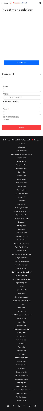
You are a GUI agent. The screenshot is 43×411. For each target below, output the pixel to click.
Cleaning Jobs (21, 190)
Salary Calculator (21, 372)
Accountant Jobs (21, 151)
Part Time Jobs (21, 340)
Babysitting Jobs (21, 168)
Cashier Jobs (21, 186)
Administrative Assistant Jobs (21, 154)
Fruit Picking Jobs (21, 265)
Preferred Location (11, 101)
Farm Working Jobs (21, 247)
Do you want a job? (11, 117)
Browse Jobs (21, 175)
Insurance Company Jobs (21, 300)
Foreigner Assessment (21, 261)
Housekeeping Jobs (21, 297)
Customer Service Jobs (22, 211)
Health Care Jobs (21, 275)
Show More (21, 63)
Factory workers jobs (21, 243)
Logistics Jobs (21, 318)
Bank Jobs (21, 172)
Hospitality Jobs (21, 290)
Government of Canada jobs (21, 272)
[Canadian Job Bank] (18, 3)
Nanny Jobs (21, 333)
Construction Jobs (21, 193)
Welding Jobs (21, 400)
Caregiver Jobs (21, 183)
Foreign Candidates (21, 258)
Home (22, 286)
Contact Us (21, 197)
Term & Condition (21, 386)
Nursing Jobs (21, 336)
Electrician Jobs (21, 233)
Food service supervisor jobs (21, 254)
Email (6, 109)
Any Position (21, 161)
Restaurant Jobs (21, 365)
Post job (21, 343)
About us (21, 147)
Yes (7, 119)
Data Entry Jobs (21, 215)
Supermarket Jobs (21, 379)
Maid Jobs (21, 322)
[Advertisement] (21, 37)
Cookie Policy (21, 204)
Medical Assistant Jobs (21, 329)
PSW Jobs (21, 354)
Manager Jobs (21, 325)
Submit (21, 127)
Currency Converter (21, 208)
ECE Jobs (21, 229)
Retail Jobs (21, 368)
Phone (5, 94)
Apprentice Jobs (21, 165)
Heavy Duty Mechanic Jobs (21, 279)
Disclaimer (21, 222)
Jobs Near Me (21, 308)
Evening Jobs (21, 240)
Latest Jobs (22, 311)
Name (5, 86)
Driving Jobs (21, 225)
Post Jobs (21, 347)
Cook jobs (21, 200)
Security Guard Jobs (22, 375)
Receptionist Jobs (21, 358)
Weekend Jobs (21, 397)
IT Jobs (21, 304)
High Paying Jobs (21, 283)
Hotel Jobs (21, 293)
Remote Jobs (21, 361)
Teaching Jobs (21, 383)
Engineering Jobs (22, 236)
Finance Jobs (21, 250)
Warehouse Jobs (21, 393)
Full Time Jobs (21, 268)
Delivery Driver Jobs (21, 218)
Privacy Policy (21, 350)
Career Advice (21, 179)
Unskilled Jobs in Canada (21, 390)
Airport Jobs (21, 158)
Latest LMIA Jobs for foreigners (22, 315)
